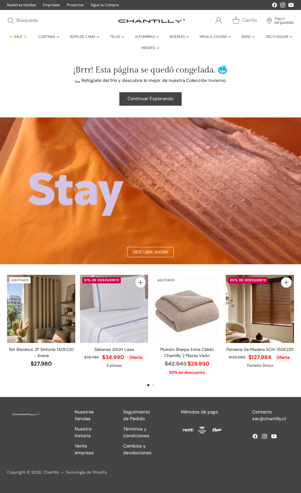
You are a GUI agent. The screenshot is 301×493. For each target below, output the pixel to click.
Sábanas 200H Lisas (114, 349)
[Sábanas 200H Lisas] (114, 309)
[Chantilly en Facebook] (274, 6)
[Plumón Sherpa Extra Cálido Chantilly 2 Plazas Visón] (187, 309)
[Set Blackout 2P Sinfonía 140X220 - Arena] (41, 309)
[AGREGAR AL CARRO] (140, 282)
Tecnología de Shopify (86, 472)
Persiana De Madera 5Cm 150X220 (260, 349)
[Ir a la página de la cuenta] (218, 20)
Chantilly (51, 472)
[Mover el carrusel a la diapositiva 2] (153, 385)
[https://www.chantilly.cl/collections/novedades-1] (150, 190)
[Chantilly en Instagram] (283, 6)
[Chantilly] (150, 20)
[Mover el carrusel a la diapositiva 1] (148, 385)
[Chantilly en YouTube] (291, 6)
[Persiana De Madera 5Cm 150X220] (260, 309)
